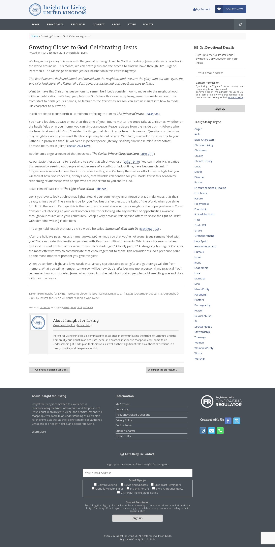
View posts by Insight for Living (72, 325)
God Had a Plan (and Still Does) (49, 369)
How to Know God (205, 246)
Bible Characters (204, 139)
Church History (203, 161)
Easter (198, 182)
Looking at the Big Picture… (165, 369)
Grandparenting (204, 236)
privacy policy (235, 97)
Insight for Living (78, 52)
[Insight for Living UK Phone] (220, 430)
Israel (197, 257)
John (73, 307)
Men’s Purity (201, 289)
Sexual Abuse (202, 316)
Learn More (39, 431)
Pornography (202, 305)
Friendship (200, 209)
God (197, 220)
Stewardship (202, 332)
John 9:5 (101, 189)
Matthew (88, 307)
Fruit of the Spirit (204, 214)
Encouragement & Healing (210, 188)
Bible (197, 134)
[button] (240, 24)
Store (132, 24)
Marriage (200, 278)
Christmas (45, 307)
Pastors (199, 300)
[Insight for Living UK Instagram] (203, 430)
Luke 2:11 (147, 154)
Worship (199, 358)
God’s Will (200, 225)
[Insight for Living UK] (57, 9)
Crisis (197, 166)
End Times (200, 193)
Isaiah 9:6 (152, 114)
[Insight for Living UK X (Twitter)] (236, 420)
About (116, 24)
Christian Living (203, 145)
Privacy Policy (124, 420)
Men (197, 284)
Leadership (201, 268)
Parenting (200, 294)
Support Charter (125, 431)
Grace (198, 230)
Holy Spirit (200, 241)
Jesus (197, 262)
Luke (79, 307)
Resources (78, 24)
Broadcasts (55, 24)
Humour (199, 252)
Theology (200, 337)
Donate (148, 24)
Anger (198, 129)
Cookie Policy (124, 425)
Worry (198, 353)
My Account (203, 9)
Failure (198, 198)
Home (35, 24)
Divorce (199, 177)
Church (198, 156)
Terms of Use (124, 436)
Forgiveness (201, 204)
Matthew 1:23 (149, 228)
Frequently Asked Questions (133, 414)
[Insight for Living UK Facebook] (228, 420)
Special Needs (203, 326)
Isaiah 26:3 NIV (78, 146)
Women (199, 342)
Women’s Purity (203, 348)
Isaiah (66, 307)
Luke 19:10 (131, 161)
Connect (98, 24)
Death (198, 171)
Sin (196, 321)
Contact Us (122, 409)
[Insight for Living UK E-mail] (211, 430)
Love (197, 273)
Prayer (198, 310)
